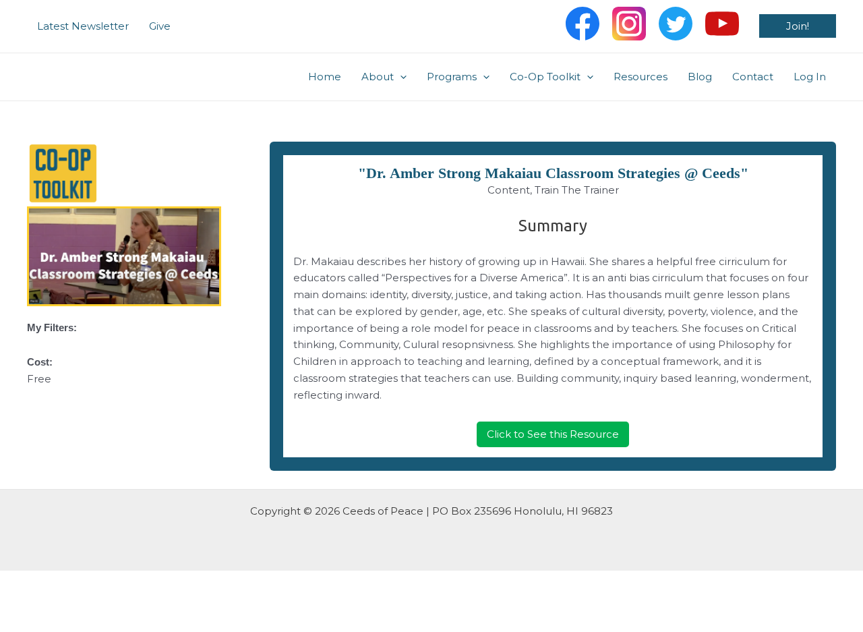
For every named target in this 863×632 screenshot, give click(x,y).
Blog (700, 76)
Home (324, 76)
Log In (810, 76)
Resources (640, 76)
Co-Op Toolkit (545, 76)
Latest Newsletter (83, 26)
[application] (400, 76)
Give (160, 26)
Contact (752, 76)
